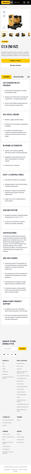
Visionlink (5, 425)
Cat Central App (20, 383)
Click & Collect (20, 366)
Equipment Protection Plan (22, 407)
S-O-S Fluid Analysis (7, 422)
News (4, 439)
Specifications (18, 77)
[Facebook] (4, 354)
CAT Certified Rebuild (21, 394)
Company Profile (6, 434)
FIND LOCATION (16, 65)
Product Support (20, 389)
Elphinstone (5, 374)
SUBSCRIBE (22, 348)
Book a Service (20, 381)
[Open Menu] (28, 2)
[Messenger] (19, 354)
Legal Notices (7, 469)
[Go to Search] (24, 2)
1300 (17, 2)
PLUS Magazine (6, 449)
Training (18, 420)
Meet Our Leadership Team (8, 437)
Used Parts (19, 368)
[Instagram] (8, 354)
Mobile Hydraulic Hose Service (22, 410)
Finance (18, 397)
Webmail (15, 471)
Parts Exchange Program (22, 386)
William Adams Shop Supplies (21, 400)
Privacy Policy (14, 469)
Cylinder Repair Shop (21, 378)
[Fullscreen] (4, 12)
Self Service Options (21, 392)
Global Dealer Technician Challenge (8, 452)
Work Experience (20, 442)
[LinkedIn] (11, 354)
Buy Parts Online (20, 363)
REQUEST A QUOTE (15, 60)
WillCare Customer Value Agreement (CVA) (22, 372)
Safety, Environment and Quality (8, 443)
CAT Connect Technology (8, 420)
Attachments (5, 371)
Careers (18, 434)
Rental (4, 368)
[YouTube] (15, 354)
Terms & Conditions (23, 469)
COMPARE (5, 41)
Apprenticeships (20, 439)
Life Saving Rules (6, 446)
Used (4, 366)
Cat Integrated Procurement (23, 404)
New (4, 363)
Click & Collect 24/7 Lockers (23, 375)
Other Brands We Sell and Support (8, 377)
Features (6, 77)
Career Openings (20, 437)
